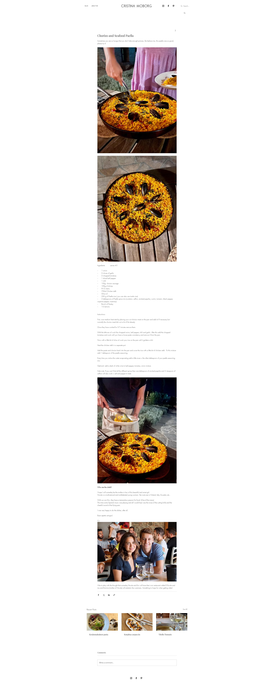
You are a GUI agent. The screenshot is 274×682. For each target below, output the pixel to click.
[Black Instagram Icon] (163, 6)
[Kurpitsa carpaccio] (137, 622)
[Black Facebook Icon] (168, 6)
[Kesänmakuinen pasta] (102, 622)
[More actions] (175, 30)
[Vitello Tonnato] (171, 622)
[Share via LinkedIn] (109, 595)
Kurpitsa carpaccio (132, 634)
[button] (185, 13)
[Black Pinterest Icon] (173, 6)
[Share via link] (114, 595)
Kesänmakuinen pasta (98, 634)
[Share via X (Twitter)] (104, 595)
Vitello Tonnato (165, 634)
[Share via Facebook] (98, 595)
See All (185, 609)
